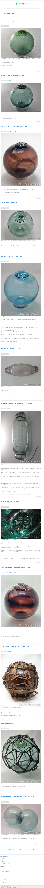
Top (8, 886)
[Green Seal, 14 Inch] (21, 756)
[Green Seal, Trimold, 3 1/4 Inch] (21, 43)
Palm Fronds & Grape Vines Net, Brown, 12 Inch (15, 647)
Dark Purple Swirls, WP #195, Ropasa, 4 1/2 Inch (15, 567)
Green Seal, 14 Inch (7, 723)
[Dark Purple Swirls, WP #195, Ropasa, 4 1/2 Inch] (21, 601)
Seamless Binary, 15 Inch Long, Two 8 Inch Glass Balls (17, 797)
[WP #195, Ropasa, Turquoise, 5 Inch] (21, 289)
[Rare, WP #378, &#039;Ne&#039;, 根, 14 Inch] (21, 524)
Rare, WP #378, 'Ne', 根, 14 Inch (10, 502)
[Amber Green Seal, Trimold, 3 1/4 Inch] (21, 97)
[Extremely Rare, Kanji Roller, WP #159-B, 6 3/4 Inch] (21, 437)
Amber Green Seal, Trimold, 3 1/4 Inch (12, 76)
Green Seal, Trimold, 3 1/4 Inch (10, 21)
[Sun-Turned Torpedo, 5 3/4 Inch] (21, 371)
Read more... (38, 121)
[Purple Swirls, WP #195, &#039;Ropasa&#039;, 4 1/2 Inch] (21, 159)
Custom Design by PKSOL (16, 887)
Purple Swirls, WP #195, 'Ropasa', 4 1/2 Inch (14, 126)
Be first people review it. (13, 26)
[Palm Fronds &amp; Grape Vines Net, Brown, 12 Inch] (21, 680)
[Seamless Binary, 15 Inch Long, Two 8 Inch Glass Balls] (21, 819)
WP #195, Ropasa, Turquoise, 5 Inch (11, 256)
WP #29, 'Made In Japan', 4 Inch (10, 203)
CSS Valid (1, 886)
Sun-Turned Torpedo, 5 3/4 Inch (10, 349)
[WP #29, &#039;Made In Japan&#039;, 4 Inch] (21, 225)
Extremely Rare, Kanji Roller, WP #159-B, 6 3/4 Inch (16, 403)
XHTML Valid (6, 886)
